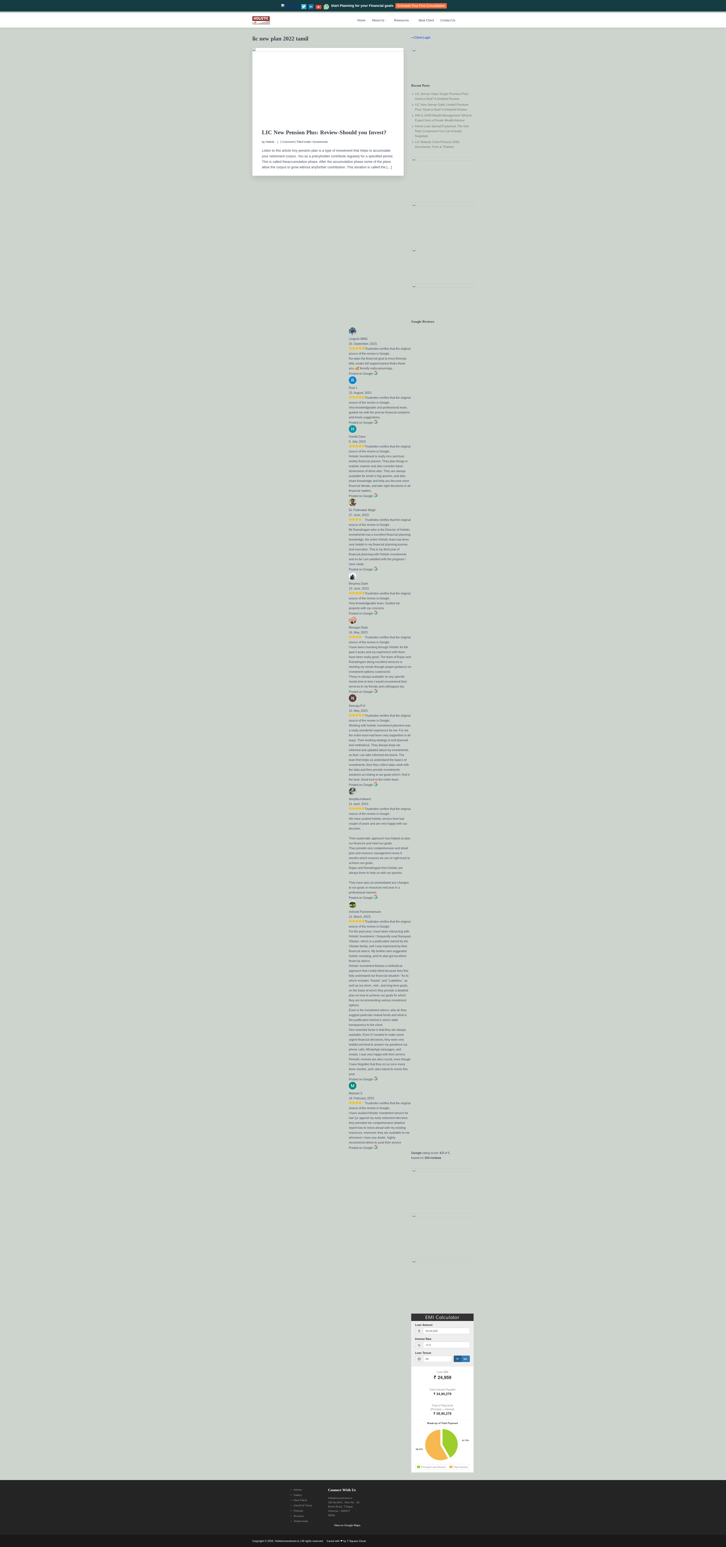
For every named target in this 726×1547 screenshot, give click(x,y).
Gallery (297, 1494)
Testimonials (300, 1521)
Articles (297, 1489)
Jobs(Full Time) (302, 1505)
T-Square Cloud (356, 1540)
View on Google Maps (347, 1525)
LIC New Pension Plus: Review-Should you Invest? (324, 132)
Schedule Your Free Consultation (421, 5)
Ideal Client (300, 1500)
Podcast (298, 1510)
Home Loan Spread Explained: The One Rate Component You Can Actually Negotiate (442, 131)
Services (298, 1515)
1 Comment (287, 141)
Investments (320, 141)
